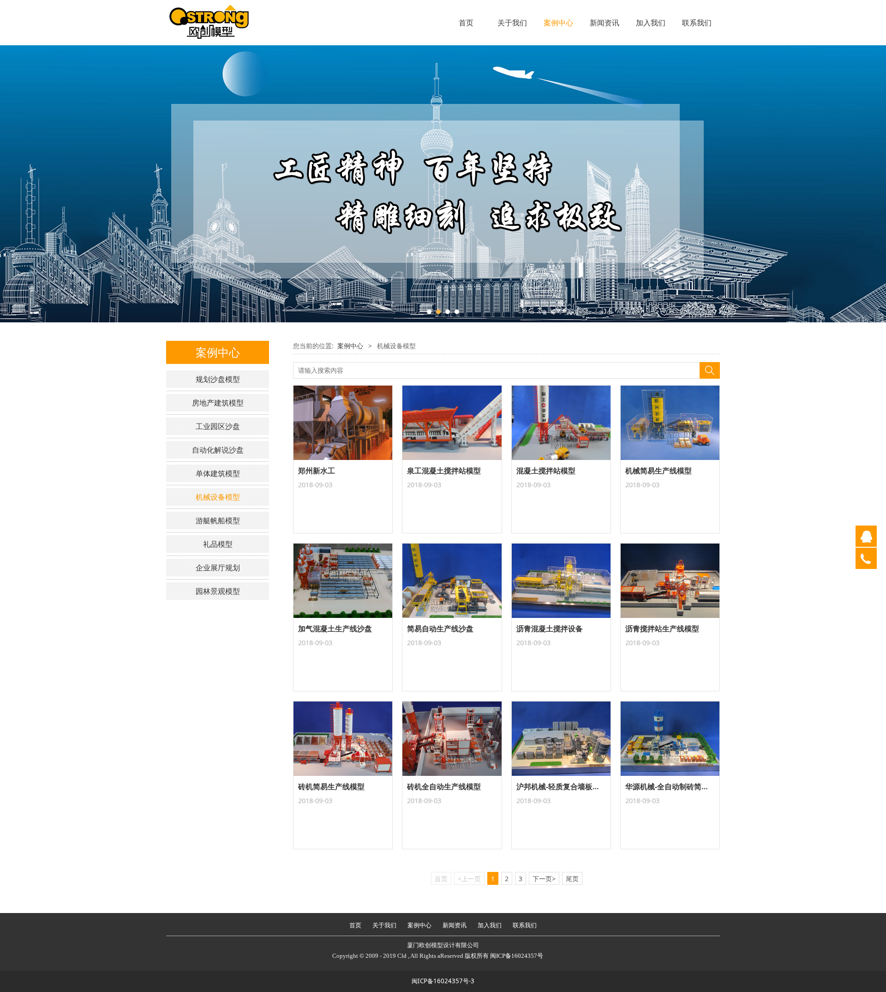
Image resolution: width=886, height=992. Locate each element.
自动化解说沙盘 (218, 450)
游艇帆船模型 (218, 520)
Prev (185, 184)
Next (700, 184)
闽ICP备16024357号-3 (443, 981)
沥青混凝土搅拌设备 (549, 628)
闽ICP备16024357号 (516, 955)
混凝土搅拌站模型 (545, 471)
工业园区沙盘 (218, 426)
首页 (466, 23)
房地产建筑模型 (218, 403)
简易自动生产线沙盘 (440, 628)
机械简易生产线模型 (658, 471)
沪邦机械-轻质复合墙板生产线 (565, 786)
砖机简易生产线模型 (331, 786)
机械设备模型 (218, 497)
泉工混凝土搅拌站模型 (444, 471)
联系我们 (697, 23)
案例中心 (558, 23)
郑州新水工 (316, 471)
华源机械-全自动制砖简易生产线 (678, 786)
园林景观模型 (218, 591)
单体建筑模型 (218, 473)
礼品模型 (218, 544)
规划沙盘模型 (218, 379)
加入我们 (650, 23)
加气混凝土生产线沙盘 (335, 628)
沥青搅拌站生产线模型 (662, 628)
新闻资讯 (604, 23)
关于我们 (512, 23)
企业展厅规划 (218, 568)
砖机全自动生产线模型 (444, 786)
